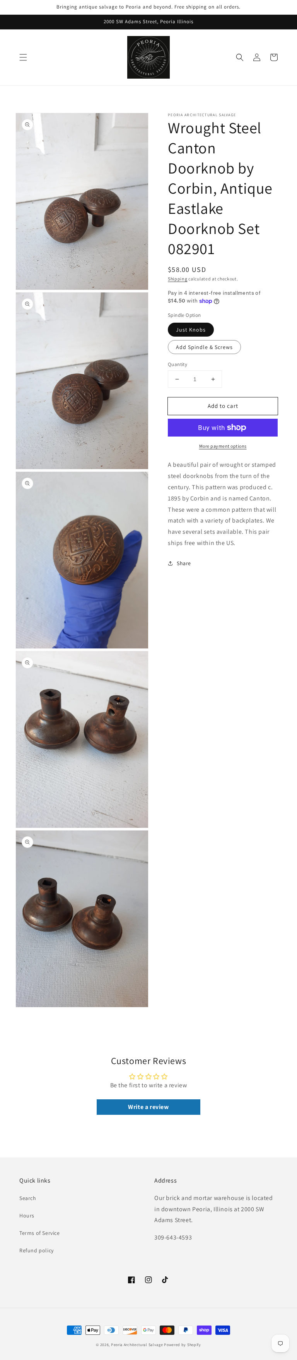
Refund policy (36, 1250)
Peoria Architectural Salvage (137, 1344)
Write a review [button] (148, 1107)
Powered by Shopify (182, 1344)
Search (27, 1198)
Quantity (177, 364)
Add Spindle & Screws (204, 347)
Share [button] (184, 563)
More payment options (223, 446)
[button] (23, 57)
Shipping (178, 279)
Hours (26, 1215)
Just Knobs (191, 329)
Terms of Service (39, 1232)
